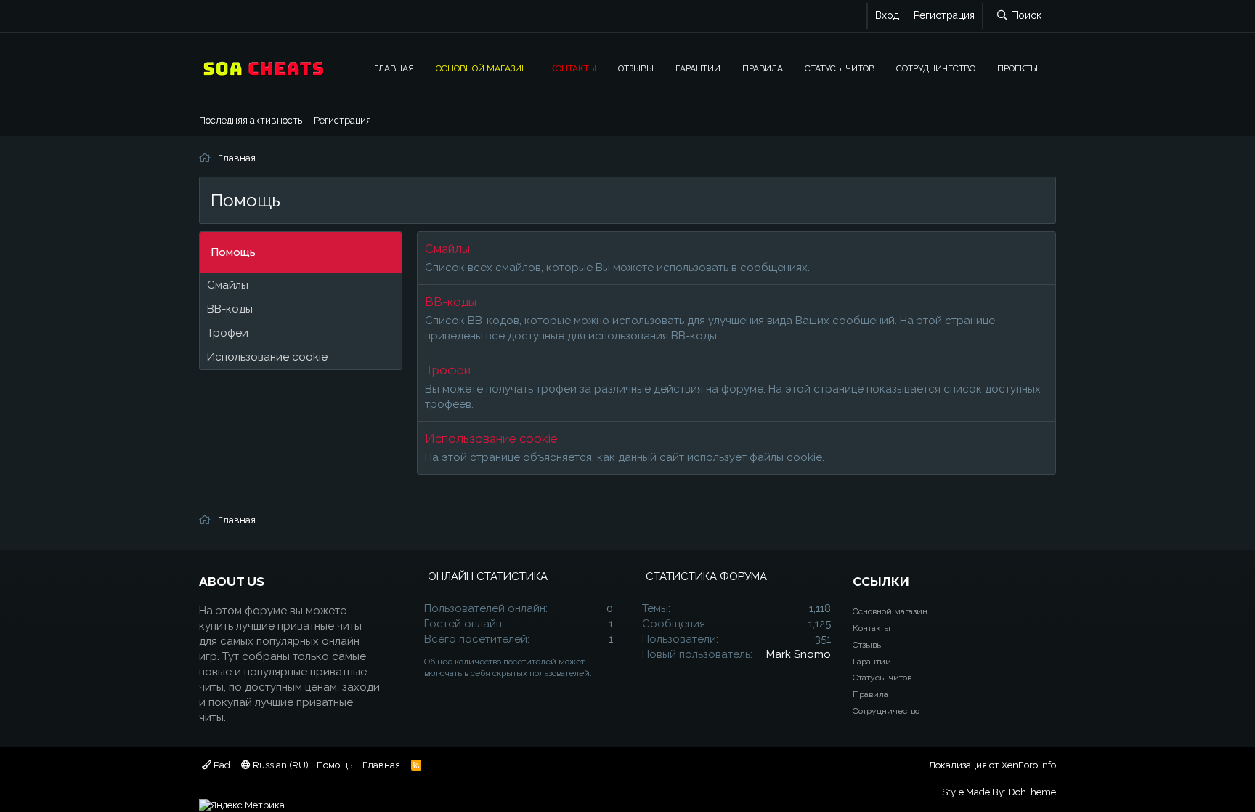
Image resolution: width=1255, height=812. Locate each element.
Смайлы (227, 285)
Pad (220, 765)
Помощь (334, 765)
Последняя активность (250, 120)
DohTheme (1032, 792)
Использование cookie (267, 356)
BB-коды (230, 308)
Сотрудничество (935, 68)
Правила (762, 68)
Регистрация (342, 120)
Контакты (573, 68)
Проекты (1017, 68)
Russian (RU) (280, 765)
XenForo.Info (1029, 765)
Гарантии (697, 68)
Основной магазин (482, 68)
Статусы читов (839, 68)
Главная (394, 68)
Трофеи (227, 332)
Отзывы (636, 68)
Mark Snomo (798, 654)
